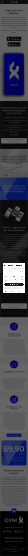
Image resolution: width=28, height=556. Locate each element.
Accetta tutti (14, 284)
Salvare (14, 288)
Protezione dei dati (19, 291)
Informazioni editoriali (9, 291)
